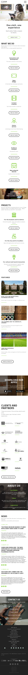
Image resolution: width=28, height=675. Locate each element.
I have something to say (14, 621)
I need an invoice (14, 609)
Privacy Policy (14, 668)
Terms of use (14, 671)
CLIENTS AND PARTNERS (14, 641)
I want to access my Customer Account (14, 606)
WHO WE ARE (14, 643)
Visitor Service (14, 633)
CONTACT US (14, 646)
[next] (26, 12)
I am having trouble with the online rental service (14, 602)
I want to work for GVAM (14, 615)
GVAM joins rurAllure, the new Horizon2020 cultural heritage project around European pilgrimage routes (12, 549)
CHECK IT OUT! (14, 37)
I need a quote (14, 612)
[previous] (1, 12)
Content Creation (14, 632)
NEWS (14, 644)
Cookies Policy (14, 669)
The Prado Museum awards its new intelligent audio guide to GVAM (13, 528)
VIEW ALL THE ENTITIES (8, 477)
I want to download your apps (14, 618)
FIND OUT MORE (14, 67)
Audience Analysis (14, 634)
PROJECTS (14, 639)
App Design (14, 630)
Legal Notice (14, 667)
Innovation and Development (14, 629)
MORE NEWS (6, 591)
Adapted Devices (14, 637)
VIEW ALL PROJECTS (7, 361)
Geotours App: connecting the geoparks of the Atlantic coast (12, 572)
